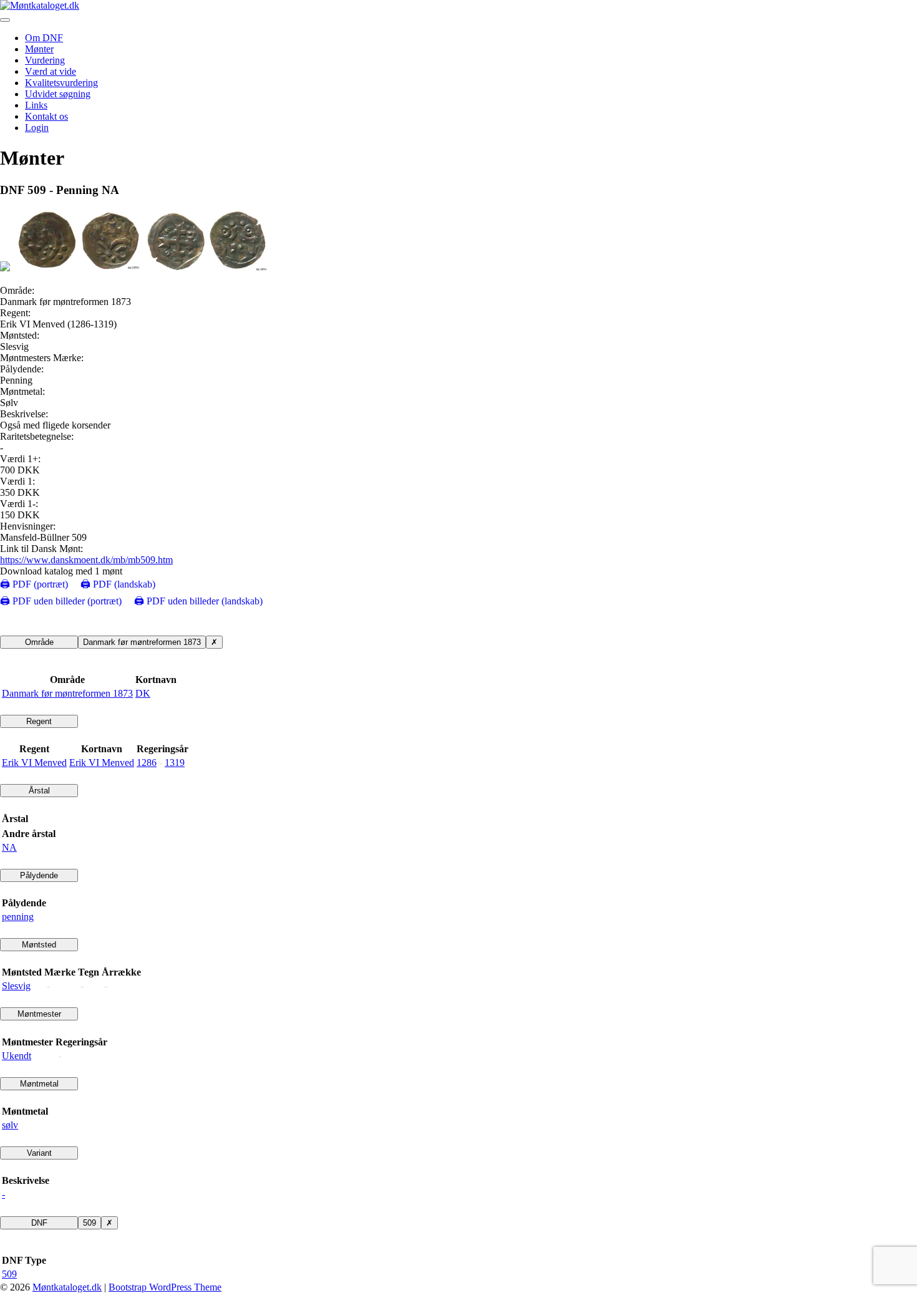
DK (142, 693)
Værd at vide (50, 71)
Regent (39, 721)
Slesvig (16, 986)
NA (9, 847)
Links (36, 105)
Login (37, 127)
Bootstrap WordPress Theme (165, 1287)
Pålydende (39, 875)
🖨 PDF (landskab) (117, 584)
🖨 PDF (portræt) (34, 584)
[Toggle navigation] (5, 20)
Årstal (39, 790)
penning (18, 916)
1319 (175, 762)
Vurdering (45, 60)
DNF (39, 1223)
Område (39, 642)
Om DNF (44, 37)
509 (89, 1223)
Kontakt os (46, 116)
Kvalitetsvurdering (61, 82)
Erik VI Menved (34, 762)
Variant (39, 1153)
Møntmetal (39, 1083)
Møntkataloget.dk (67, 1287)
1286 (147, 762)
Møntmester (39, 1014)
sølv (10, 1125)
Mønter (39, 49)
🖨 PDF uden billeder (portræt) (61, 601)
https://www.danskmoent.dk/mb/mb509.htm (86, 559)
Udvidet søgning (57, 94)
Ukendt (16, 1055)
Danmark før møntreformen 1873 (142, 642)
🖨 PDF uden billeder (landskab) (198, 601)
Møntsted (39, 944)
